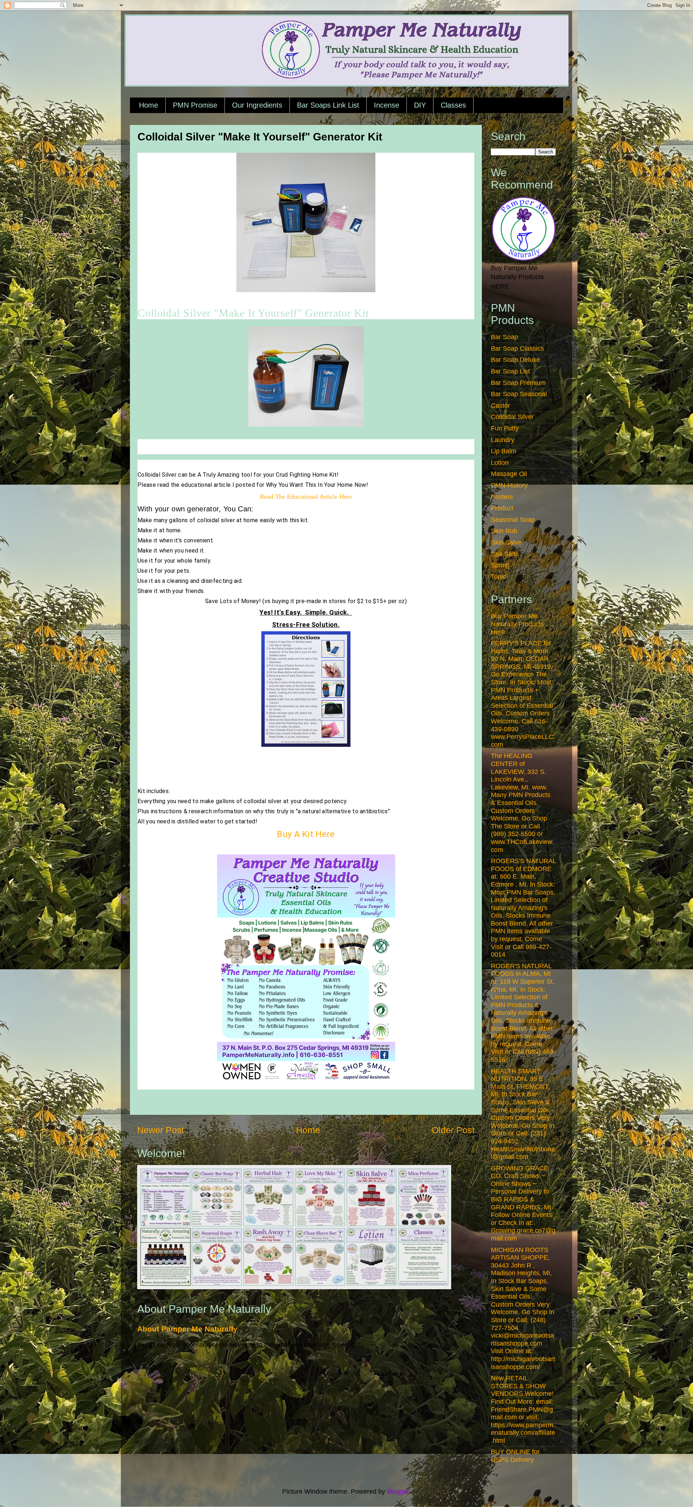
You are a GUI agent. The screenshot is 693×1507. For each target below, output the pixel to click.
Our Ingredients (257, 105)
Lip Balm (503, 451)
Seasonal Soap (513, 519)
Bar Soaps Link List (328, 105)
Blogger (398, 1491)
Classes (453, 105)
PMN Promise (195, 105)
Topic (498, 576)
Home (148, 105)
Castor (500, 405)
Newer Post (160, 1130)
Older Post (453, 1130)
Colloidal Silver (512, 416)
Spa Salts (505, 554)
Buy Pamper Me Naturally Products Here (517, 623)
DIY (420, 105)
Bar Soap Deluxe (515, 359)
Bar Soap (504, 337)
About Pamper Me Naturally (187, 1329)
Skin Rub (504, 530)
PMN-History (509, 485)
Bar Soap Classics (517, 348)
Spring (500, 565)
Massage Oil (509, 473)
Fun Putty (505, 428)
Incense (386, 105)
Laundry (502, 439)
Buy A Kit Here (306, 834)
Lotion (500, 462)
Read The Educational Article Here (306, 496)
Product (502, 508)
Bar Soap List (510, 371)
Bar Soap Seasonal (519, 394)
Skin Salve (506, 542)
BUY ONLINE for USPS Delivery (515, 1455)
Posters (502, 497)
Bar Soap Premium (518, 382)
